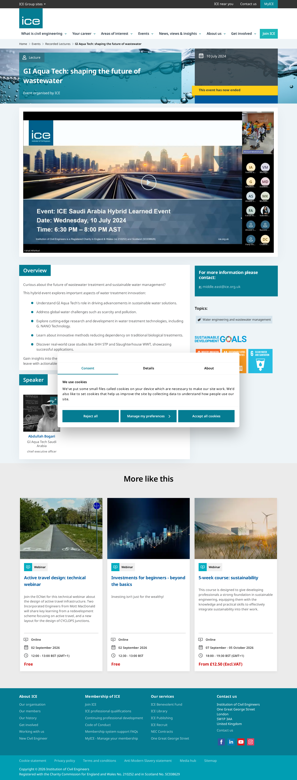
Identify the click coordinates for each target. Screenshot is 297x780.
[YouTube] (240, 742)
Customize (148, 416)
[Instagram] (250, 742)
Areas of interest (114, 33)
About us (214, 33)
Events (143, 33)
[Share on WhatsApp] (6, 392)
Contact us (248, 4)
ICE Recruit (159, 725)
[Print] (6, 413)
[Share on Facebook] (6, 371)
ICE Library (159, 711)
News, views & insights (178, 33)
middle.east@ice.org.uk (221, 286)
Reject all (90, 416)
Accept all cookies (206, 416)
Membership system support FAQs (111, 731)
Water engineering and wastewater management (237, 319)
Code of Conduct (98, 725)
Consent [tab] (87, 368)
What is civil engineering (41, 33)
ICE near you (223, 4)
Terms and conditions (99, 760)
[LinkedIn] (231, 742)
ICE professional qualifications (108, 711)
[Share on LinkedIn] (6, 382)
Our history (28, 718)
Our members (30, 711)
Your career (81, 33)
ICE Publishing (162, 718)
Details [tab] (148, 368)
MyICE (269, 4)
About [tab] (209, 368)
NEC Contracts (162, 731)
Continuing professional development (114, 718)
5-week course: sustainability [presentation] (228, 577)
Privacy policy (64, 760)
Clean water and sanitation (260, 361)
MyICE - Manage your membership (111, 738)
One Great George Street (170, 738)
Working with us (31, 731)
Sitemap (210, 760)
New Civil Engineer (33, 738)
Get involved (241, 33)
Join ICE (269, 33)
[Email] (6, 403)
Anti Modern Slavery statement (148, 760)
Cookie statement (32, 760)
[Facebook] (221, 742)
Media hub (188, 760)
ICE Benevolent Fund (166, 704)
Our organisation (32, 704)
